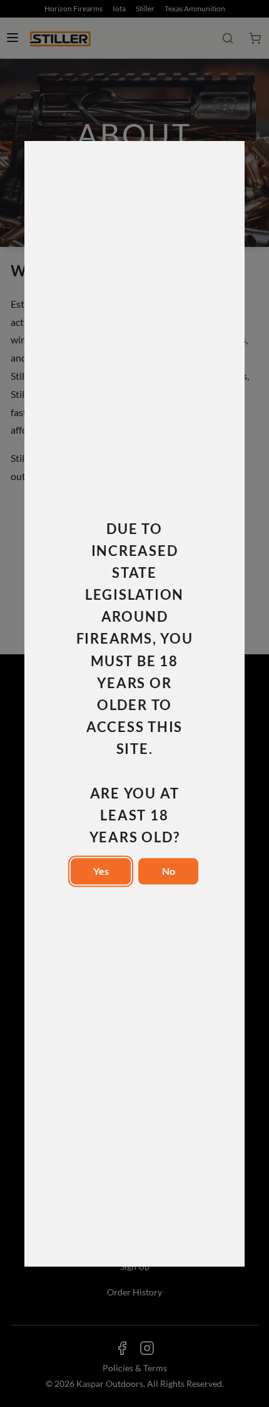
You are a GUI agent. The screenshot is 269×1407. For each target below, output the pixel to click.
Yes (101, 871)
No (168, 871)
